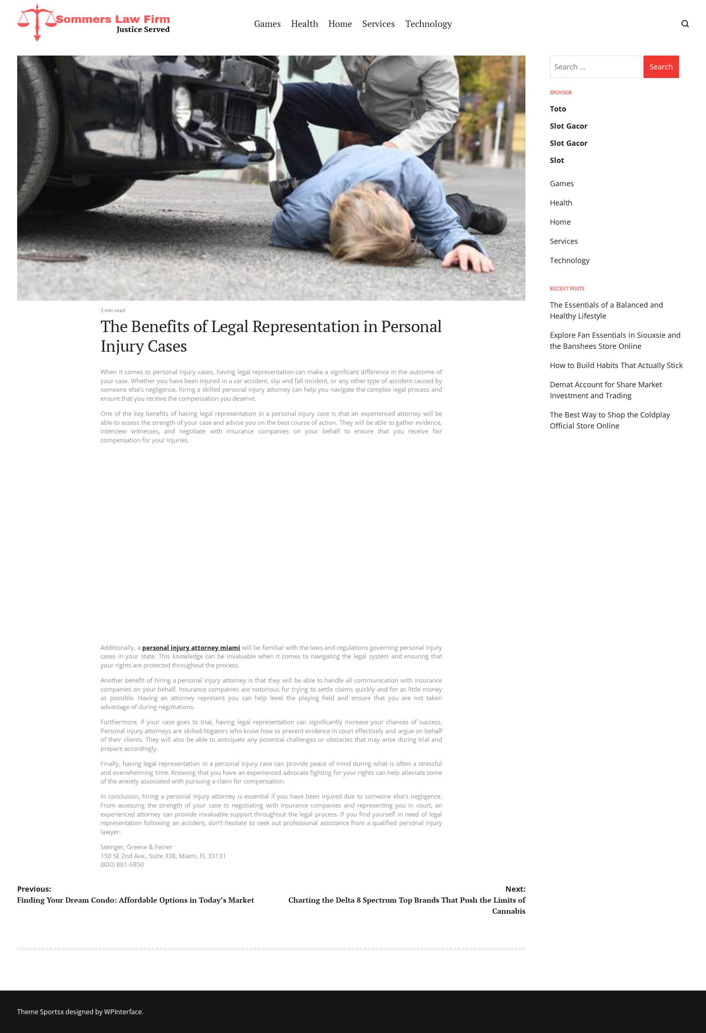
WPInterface (123, 1011)
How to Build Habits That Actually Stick (616, 365)
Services (378, 23)
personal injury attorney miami (191, 647)
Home (340, 23)
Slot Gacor (569, 126)
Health (304, 23)
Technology (428, 23)
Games (267, 23)
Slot (557, 160)
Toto (558, 109)
